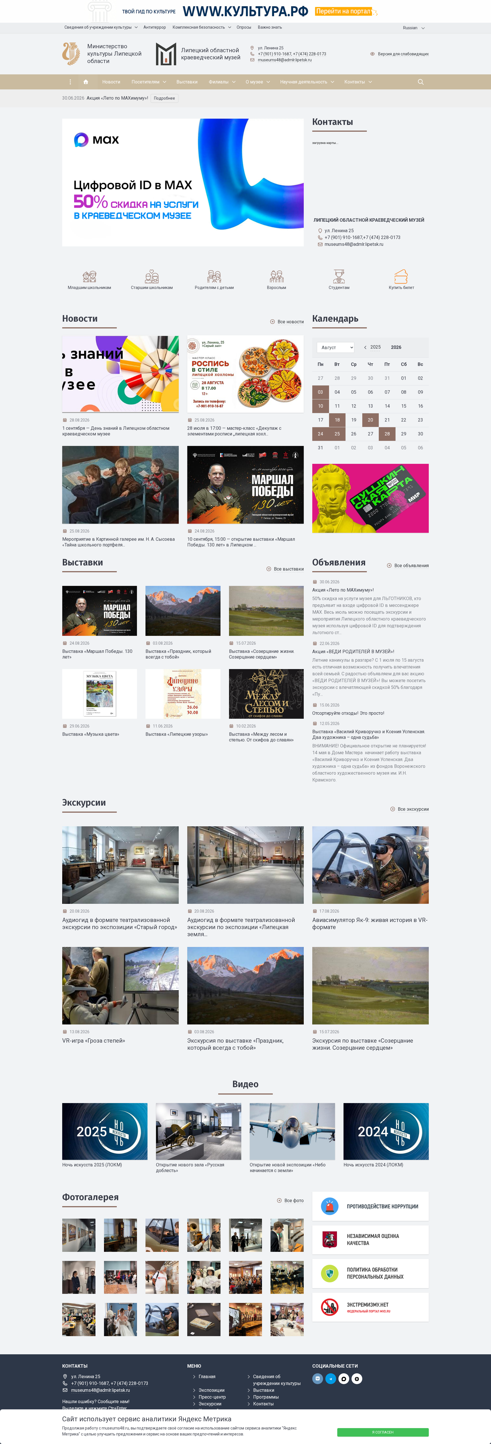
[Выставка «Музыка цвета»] (99, 694)
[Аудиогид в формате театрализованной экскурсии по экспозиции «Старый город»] (120, 865)
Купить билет (401, 287)
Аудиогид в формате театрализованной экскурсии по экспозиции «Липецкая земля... (241, 927)
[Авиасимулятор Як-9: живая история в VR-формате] (370, 865)
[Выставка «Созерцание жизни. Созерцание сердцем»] (266, 611)
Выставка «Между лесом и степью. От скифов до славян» (261, 737)
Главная (207, 1376)
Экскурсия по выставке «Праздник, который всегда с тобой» (235, 1044)
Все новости (291, 321)
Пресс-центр (212, 1397)
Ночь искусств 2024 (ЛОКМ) (373, 1165)
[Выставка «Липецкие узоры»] (182, 694)
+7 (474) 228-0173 (309, 54)
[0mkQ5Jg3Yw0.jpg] (78, 1235)
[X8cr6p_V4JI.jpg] (120, 1277)
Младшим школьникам (89, 287)
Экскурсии (84, 802)
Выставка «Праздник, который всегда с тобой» (178, 654)
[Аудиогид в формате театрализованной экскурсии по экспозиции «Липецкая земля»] (245, 865)
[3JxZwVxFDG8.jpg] (162, 1235)
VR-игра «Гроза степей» (93, 1040)
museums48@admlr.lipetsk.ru (285, 60)
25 (337, 434)
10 (320, 406)
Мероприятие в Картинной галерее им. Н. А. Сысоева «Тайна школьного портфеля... (118, 542)
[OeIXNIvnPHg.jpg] (245, 1319)
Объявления (339, 562)
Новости (80, 318)
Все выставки (289, 569)
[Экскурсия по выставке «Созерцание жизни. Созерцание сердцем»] (370, 985)
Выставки (82, 562)
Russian (410, 28)
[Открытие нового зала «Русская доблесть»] (198, 1131)
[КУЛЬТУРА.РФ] (245, 11)
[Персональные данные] (370, 1273)
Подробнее (164, 98)
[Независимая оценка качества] (370, 1239)
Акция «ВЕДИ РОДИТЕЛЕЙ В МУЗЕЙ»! (353, 651)
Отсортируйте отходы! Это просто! (348, 713)
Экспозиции (211, 1390)
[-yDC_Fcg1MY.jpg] (78, 1277)
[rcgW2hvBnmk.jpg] (162, 1319)
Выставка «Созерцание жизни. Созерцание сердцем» (261, 654)
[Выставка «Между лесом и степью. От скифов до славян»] (266, 694)
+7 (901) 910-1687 (274, 54)
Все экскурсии (413, 809)
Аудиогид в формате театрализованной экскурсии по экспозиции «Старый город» (119, 923)
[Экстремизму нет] (370, 1307)
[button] (420, 98)
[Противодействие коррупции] (370, 1206)
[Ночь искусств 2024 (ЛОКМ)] (386, 1131)
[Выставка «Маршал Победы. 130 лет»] (99, 611)
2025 (376, 347)
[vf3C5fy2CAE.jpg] (287, 1277)
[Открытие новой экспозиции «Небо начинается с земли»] (292, 1131)
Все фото (294, 1200)
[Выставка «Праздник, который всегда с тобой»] (182, 611)
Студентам (339, 287)
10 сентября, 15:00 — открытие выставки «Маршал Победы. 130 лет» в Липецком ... (241, 542)
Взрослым (276, 287)
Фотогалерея (90, 1197)
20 (370, 420)
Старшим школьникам (152, 287)
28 (387, 434)
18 (337, 420)
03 (320, 392)
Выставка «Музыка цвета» (90, 734)
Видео (245, 1084)
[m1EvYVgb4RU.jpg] (287, 1319)
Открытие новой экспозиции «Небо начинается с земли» (288, 1167)
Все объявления (411, 565)
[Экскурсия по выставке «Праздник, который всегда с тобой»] (245, 985)
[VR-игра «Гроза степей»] (120, 985)
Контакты (332, 121)
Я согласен (383, 1432)
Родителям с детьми (214, 287)
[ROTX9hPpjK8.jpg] (120, 1319)
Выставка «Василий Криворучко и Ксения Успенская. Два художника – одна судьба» (368, 734)
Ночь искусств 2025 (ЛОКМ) (92, 1165)
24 (320, 434)
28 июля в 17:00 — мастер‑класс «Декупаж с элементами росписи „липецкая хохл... (234, 431)
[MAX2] (370, 498)
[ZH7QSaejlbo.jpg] (287, 1235)
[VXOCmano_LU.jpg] (245, 1277)
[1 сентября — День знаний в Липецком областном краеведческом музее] (120, 374)
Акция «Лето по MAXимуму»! (117, 98)
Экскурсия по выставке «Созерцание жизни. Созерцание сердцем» (362, 1044)
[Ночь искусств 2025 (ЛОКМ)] (104, 1131)
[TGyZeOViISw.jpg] (78, 1319)
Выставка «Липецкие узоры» (176, 734)
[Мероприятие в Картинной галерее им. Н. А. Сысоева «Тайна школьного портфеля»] (120, 484)
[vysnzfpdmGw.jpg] (203, 1277)
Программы (266, 1397)
